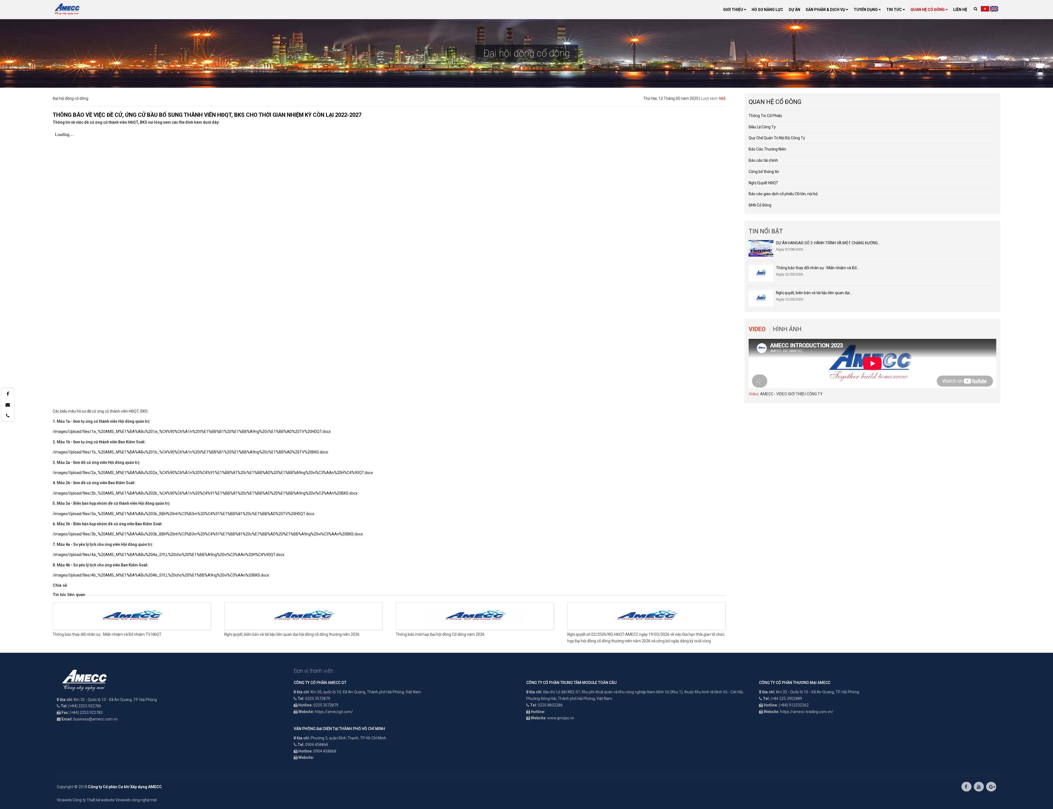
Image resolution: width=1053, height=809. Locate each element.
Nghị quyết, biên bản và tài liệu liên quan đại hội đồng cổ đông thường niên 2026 (292, 634)
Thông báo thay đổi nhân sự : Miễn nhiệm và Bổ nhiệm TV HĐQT (107, 634)
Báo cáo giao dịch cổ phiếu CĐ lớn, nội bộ (783, 194)
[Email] (7, 404)
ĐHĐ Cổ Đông (760, 205)
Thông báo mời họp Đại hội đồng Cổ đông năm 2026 (440, 634)
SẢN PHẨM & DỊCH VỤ (826, 9)
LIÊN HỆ (960, 9)
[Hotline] (7, 415)
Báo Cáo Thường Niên (767, 149)
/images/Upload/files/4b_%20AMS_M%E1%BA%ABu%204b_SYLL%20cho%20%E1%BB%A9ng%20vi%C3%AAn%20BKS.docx (161, 575)
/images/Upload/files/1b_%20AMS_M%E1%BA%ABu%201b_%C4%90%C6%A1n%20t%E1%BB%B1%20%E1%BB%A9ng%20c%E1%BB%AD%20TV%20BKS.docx (190, 452)
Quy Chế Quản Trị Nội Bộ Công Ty (777, 138)
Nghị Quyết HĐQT (763, 183)
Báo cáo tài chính (763, 160)
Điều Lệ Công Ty (762, 127)
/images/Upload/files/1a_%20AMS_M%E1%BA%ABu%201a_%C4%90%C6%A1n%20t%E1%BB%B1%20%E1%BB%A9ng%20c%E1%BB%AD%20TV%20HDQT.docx (192, 431)
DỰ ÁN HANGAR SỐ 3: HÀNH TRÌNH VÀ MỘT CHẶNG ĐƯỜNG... (828, 243)
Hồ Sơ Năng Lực (767, 9)
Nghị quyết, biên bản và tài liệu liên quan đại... (814, 293)
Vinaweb (64, 800)
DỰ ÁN (794, 9)
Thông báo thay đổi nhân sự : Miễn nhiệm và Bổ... (817, 268)
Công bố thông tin (764, 171)
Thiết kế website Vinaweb (109, 800)
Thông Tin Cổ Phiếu (765, 115)
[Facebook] (7, 393)
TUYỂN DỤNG (866, 9)
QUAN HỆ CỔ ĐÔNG (928, 9)
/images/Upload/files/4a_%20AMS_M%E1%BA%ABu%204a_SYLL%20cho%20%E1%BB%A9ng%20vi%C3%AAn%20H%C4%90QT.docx (168, 554)
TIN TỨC (894, 9)
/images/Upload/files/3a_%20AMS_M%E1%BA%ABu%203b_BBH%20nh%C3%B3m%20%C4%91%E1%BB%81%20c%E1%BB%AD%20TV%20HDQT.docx (183, 514)
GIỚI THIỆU (733, 9)
